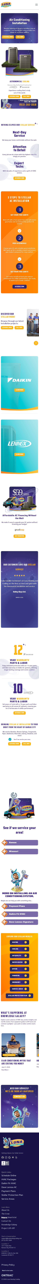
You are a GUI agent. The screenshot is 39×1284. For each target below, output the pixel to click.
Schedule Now (8, 37)
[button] (36, 4)
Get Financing (19, 536)
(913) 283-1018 (28, 104)
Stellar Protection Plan (12, 1195)
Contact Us (19, 1097)
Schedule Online (9, 1175)
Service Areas (8, 1199)
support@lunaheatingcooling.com (12, 1238)
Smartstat (9, 1217)
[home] (6, 4)
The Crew (5, 1214)
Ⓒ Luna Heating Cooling (11, 1279)
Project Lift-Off (8, 1228)
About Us (5, 1210)
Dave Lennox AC (9, 1187)
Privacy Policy (8, 1265)
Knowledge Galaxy (9, 1224)
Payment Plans (9, 1191)
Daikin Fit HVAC (9, 1183)
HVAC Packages (9, 1179)
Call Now (20, 37)
